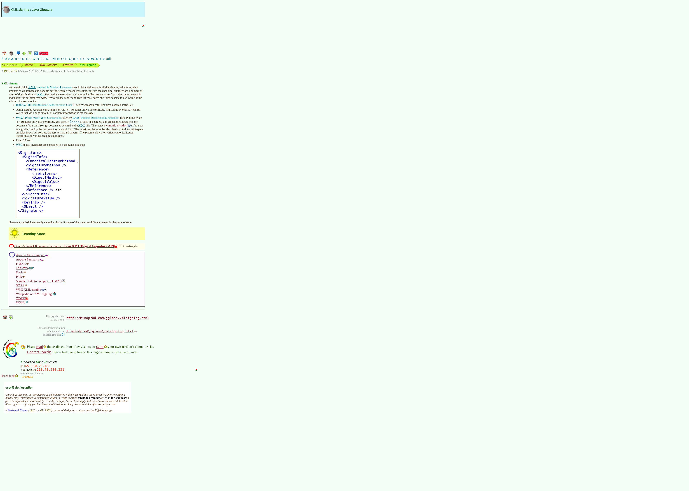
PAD (75, 117)
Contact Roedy (39, 352)
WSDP (20, 298)
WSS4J (20, 302)
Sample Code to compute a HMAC (39, 281)
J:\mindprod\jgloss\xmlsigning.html (99, 331)
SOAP (20, 285)
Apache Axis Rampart (30, 255)
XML (32, 87)
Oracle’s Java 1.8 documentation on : (64, 246)
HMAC (21, 105)
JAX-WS (22, 268)
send (100, 346)
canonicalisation (116, 125)
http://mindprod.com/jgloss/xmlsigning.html (107, 318)
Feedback (8, 375)
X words (68, 65)
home (29, 65)
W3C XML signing (28, 289)
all (109, 59)
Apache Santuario (27, 259)
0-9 (7, 59)
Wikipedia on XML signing (34, 294)
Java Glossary (48, 65)
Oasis (19, 272)
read (39, 346)
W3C (19, 117)
